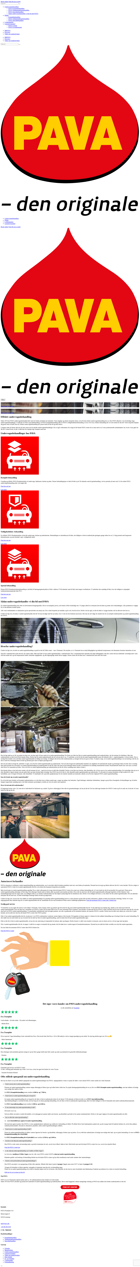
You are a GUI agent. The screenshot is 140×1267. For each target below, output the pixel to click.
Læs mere (4, 489)
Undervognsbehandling (12, 7)
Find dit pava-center (15, 1)
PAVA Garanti (12, 25)
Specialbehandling (10, 1241)
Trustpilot (76, 1008)
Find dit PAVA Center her (12, 1147)
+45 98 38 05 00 (6, 1227)
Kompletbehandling (14, 17)
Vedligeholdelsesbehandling (13, 1239)
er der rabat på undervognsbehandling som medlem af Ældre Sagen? (24, 1151)
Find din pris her (6, 486)
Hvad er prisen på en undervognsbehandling (17, 1084)
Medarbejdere (9, 1250)
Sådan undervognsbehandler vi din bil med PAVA (23, 13)
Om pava (7, 32)
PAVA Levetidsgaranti (15, 27)
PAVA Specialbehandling (16, 12)
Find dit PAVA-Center (7, 931)
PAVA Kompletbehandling (16, 8)
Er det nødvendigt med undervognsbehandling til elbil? (20, 1107)
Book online (4, 1)
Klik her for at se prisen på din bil (15, 1172)
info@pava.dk (5, 1223)
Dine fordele (8, 1257)
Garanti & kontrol (10, 24)
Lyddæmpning (9, 22)
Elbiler (7, 15)
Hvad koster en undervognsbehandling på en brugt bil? (20, 1095)
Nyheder (7, 1248)
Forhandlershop (9, 1262)
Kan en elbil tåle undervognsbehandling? (16, 1117)
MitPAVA (7, 30)
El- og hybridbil (9, 1258)
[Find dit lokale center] (70, 1187)
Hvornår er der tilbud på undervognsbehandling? (18, 1141)
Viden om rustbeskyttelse (12, 34)
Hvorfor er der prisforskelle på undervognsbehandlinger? (20, 1161)
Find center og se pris (7, 406)
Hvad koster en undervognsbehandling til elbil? (18, 1129)
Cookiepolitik (9, 1260)
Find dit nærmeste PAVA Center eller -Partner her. (101, 900)
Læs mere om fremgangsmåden (10, 642)
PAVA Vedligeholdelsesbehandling (18, 10)
